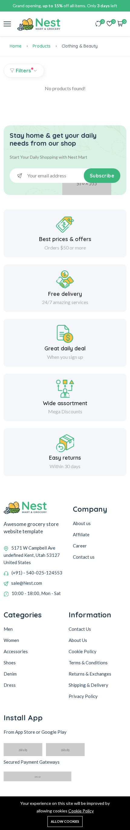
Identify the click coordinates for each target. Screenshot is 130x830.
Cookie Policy (81, 810)
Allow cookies (65, 821)
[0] (99, 24)
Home (15, 46)
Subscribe (102, 176)
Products (41, 46)
